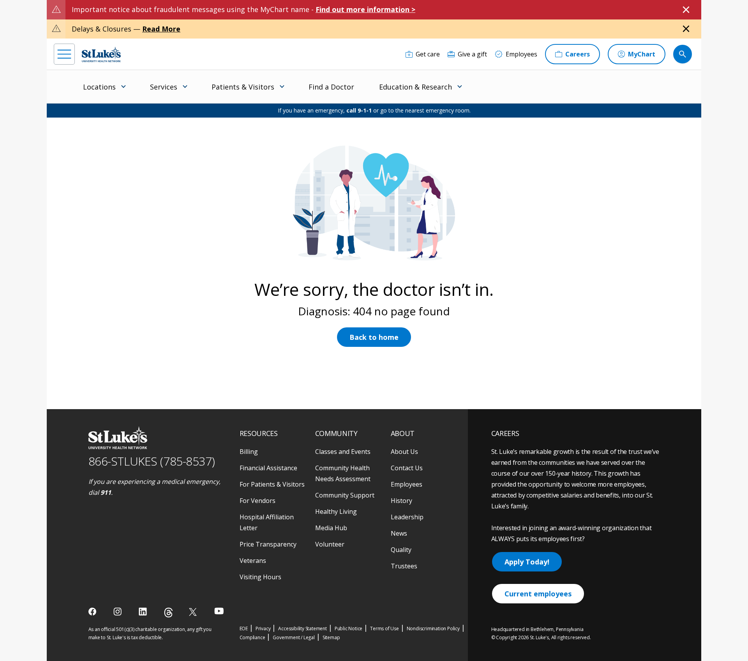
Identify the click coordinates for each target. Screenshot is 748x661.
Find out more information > (365, 9)
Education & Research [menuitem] (415, 86)
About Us (404, 451)
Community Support (344, 495)
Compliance (252, 637)
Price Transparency (268, 544)
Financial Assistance (268, 468)
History (401, 500)
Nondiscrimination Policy (433, 628)
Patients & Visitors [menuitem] (243, 86)
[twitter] (194, 612)
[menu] (64, 54)
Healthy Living (336, 511)
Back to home (374, 337)
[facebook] (93, 611)
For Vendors (257, 500)
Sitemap (331, 637)
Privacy (263, 628)
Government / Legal (293, 637)
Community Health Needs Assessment (342, 473)
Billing (249, 451)
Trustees (404, 566)
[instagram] (118, 611)
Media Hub (331, 528)
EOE (244, 628)
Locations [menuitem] (99, 86)
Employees (406, 484)
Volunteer (329, 544)
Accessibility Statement (302, 628)
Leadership (407, 517)
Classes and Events (342, 451)
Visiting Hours (260, 577)
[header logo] (101, 54)
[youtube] (219, 611)
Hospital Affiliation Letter (267, 522)
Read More (161, 28)
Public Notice (348, 628)
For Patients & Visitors (272, 484)
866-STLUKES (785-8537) (151, 461)
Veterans (253, 560)
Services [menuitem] (163, 86)
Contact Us (407, 468)
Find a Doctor (331, 86)
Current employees (538, 593)
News (399, 533)
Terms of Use (384, 628)
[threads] (168, 612)
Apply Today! (527, 561)
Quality (401, 549)
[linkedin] (143, 611)
